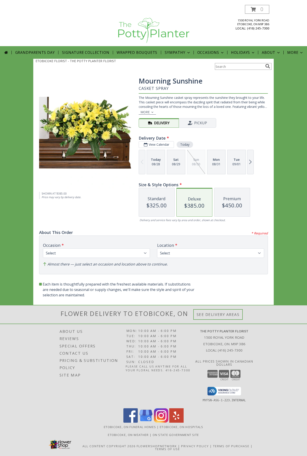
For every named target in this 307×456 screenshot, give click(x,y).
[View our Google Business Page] (146, 421)
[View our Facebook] (130, 421)
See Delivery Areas (218, 314)
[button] (257, 9)
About (268, 52)
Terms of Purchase (231, 446)
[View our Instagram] (161, 421)
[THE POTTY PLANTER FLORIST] (153, 25)
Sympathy (175, 52)
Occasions (208, 52)
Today (184, 144)
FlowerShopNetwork (157, 446)
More (292, 52)
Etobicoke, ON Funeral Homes (130, 427)
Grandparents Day (35, 52)
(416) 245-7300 (258, 28)
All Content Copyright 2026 (109, 446)
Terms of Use (167, 449)
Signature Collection (85, 52)
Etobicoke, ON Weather (128, 435)
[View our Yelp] (176, 421)
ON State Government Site (176, 435)
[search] (267, 66)
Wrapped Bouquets (137, 52)
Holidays (240, 52)
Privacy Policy (195, 446)
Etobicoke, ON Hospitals (181, 427)
